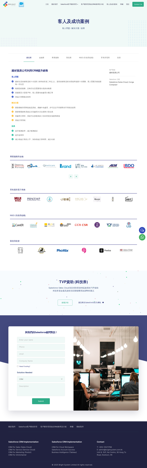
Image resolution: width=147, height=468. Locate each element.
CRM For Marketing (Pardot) (19, 452)
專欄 (121, 4)
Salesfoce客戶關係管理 (69, 4)
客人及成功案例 (112, 4)
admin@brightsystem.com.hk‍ (110, 450)
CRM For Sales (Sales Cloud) (20, 447)
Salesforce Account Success (63, 450)
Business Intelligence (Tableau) (64, 452)
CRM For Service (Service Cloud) (21, 450)
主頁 (47, 4)
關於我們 (55, 4)
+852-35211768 (105, 447)
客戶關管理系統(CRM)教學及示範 (92, 4)
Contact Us (138, 4)
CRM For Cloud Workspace (63, 447)
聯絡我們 (80, 427)
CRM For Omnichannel (17, 455)
